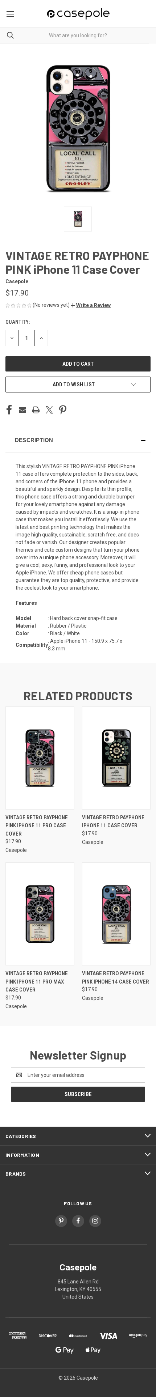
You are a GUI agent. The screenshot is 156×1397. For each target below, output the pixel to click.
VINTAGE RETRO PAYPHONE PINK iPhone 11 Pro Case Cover (36, 825)
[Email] (22, 410)
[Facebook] (9, 410)
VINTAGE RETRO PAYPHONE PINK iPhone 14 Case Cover (115, 977)
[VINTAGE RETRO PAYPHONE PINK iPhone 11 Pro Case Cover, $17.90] (40, 758)
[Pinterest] (62, 410)
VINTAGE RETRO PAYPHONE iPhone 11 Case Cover (113, 821)
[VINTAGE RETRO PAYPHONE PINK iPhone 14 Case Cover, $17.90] (116, 914)
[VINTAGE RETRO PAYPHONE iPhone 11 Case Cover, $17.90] (116, 758)
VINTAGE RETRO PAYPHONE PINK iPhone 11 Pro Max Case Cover (36, 981)
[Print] (36, 410)
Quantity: (17, 322)
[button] (91, 305)
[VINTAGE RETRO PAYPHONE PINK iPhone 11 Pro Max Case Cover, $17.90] (40, 914)
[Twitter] (49, 410)
